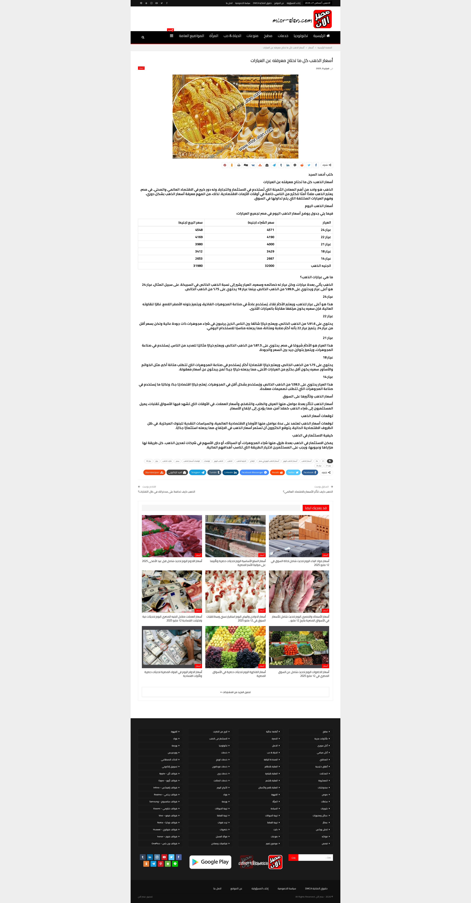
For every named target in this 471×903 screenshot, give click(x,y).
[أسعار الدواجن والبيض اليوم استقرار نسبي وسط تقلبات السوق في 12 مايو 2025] (235, 591)
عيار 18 (148, 461)
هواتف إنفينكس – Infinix (165, 787)
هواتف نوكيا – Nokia (167, 822)
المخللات (324, 773)
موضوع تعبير (272, 843)
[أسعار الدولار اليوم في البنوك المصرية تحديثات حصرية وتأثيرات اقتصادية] (172, 647)
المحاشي (324, 759)
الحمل (275, 745)
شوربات (324, 808)
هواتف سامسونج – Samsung (163, 801)
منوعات (252, 35)
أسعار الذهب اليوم (290, 461)
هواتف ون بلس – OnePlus (164, 843)
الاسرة (275, 738)
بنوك (225, 794)
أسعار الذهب (306, 461)
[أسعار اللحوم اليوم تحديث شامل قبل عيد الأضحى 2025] (172, 536)
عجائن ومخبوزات (320, 815)
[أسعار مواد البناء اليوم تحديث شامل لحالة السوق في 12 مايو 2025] (299, 536)
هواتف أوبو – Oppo (167, 780)
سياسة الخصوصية (242, 3)
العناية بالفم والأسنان (268, 787)
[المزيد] (171, 35)
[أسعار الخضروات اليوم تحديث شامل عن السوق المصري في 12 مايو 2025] (299, 647)
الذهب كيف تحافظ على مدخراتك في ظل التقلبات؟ (166, 491)
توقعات (207, 461)
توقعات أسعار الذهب (192, 461)
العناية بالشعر (271, 780)
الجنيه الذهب (241, 461)
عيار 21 (328, 465)
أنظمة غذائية (272, 731)
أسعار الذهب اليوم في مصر (269, 461)
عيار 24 (319, 465)
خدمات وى (222, 773)
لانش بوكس (322, 829)
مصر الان (142, 897)
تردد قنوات (222, 822)
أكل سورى (322, 745)
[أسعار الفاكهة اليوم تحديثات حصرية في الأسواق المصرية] (235, 647)
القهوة (274, 794)
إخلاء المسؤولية (293, 3)
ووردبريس (172, 752)
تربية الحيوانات (271, 815)
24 (317, 461)
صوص (325, 794)
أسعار (141, 68)
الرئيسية (319, 35)
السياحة (274, 808)
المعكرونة (323, 780)
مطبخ (268, 35)
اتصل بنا (229, 3)
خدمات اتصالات (220, 780)
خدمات (283, 35)
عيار (156, 461)
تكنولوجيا (301, 35)
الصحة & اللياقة (271, 759)
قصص (325, 843)
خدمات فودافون (219, 766)
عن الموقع (279, 3)
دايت (275, 829)
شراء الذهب (167, 461)
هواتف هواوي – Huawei (165, 829)
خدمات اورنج (221, 759)
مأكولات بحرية (321, 738)
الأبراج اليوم (222, 787)
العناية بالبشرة (271, 773)
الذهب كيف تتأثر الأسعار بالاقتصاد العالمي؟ (308, 491)
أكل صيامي (322, 752)
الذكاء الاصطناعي (169, 759)
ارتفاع (252, 461)
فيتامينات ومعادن (219, 843)
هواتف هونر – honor (167, 836)
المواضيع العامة (191, 35)
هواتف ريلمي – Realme (165, 794)
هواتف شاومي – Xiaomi (165, 808)
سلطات (324, 801)
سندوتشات (323, 787)
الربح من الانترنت (220, 731)
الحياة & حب (232, 35)
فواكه (325, 836)
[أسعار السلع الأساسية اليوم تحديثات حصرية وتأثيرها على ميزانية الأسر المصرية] (235, 536)
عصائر (325, 822)
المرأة (213, 35)
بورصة (224, 801)
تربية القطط (272, 822)
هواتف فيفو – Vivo (168, 815)
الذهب (229, 461)
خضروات (223, 829)
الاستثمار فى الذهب (218, 738)
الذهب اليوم (218, 461)
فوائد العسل (221, 836)
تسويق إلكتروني (169, 766)
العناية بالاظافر (271, 766)
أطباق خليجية (321, 766)
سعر (177, 461)
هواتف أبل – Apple (168, 773)
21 (323, 461)
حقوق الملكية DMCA (262, 3)
